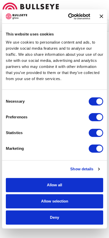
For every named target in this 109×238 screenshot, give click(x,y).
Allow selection (54, 201)
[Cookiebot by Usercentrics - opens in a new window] (68, 16)
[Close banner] (101, 16)
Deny (54, 217)
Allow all (54, 185)
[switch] (96, 117)
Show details (81, 169)
